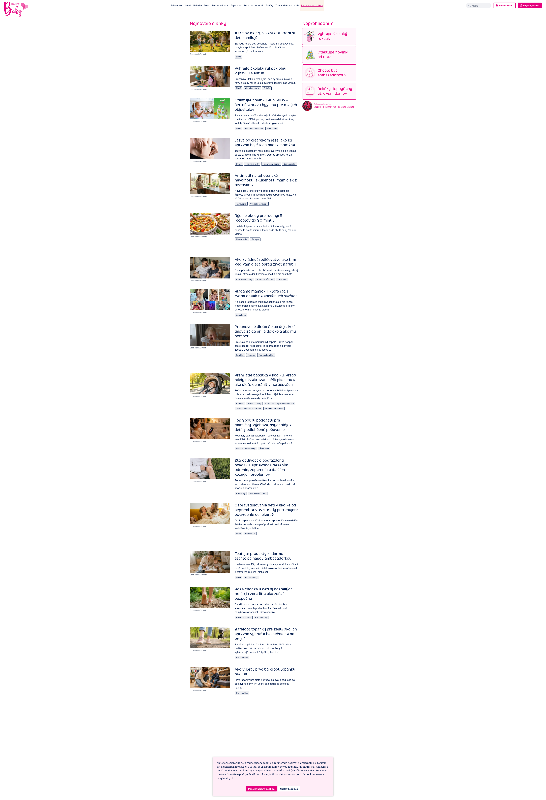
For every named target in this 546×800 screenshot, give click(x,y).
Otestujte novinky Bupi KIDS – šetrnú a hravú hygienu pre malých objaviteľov (266, 105)
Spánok (251, 355)
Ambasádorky (251, 577)
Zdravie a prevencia (274, 408)
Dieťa (206, 5)
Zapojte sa (236, 5)
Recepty (255, 239)
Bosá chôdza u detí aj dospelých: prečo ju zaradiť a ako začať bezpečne (264, 594)
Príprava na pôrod (271, 163)
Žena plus (281, 279)
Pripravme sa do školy (312, 5)
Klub (296, 5)
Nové (238, 56)
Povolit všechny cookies (261, 788)
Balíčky (269, 5)
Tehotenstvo (177, 5)
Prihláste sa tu (506, 5)
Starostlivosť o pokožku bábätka (279, 403)
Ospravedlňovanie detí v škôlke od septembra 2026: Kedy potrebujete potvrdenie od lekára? (266, 510)
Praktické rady (252, 163)
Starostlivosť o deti (265, 279)
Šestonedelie (289, 163)
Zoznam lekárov (283, 5)
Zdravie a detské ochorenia (248, 408)
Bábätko (197, 5)
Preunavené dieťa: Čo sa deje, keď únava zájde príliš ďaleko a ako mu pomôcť (265, 331)
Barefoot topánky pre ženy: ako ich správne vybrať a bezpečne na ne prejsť (266, 634)
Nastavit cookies (289, 788)
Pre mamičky (261, 617)
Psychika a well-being (246, 448)
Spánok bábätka (266, 355)
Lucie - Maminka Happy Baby (334, 107)
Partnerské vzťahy (244, 279)
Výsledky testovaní (258, 203)
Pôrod (239, 163)
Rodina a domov (220, 5)
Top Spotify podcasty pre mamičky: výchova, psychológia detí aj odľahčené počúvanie (263, 425)
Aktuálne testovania (254, 128)
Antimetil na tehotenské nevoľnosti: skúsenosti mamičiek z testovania (266, 180)
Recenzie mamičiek (253, 5)
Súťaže (267, 88)
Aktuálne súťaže (252, 88)
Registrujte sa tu (531, 5)
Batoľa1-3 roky (254, 403)
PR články (240, 493)
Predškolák (250, 533)
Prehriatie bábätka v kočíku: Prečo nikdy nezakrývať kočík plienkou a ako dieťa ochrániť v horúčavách (265, 380)
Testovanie (272, 128)
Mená (188, 5)
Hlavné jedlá (241, 239)
